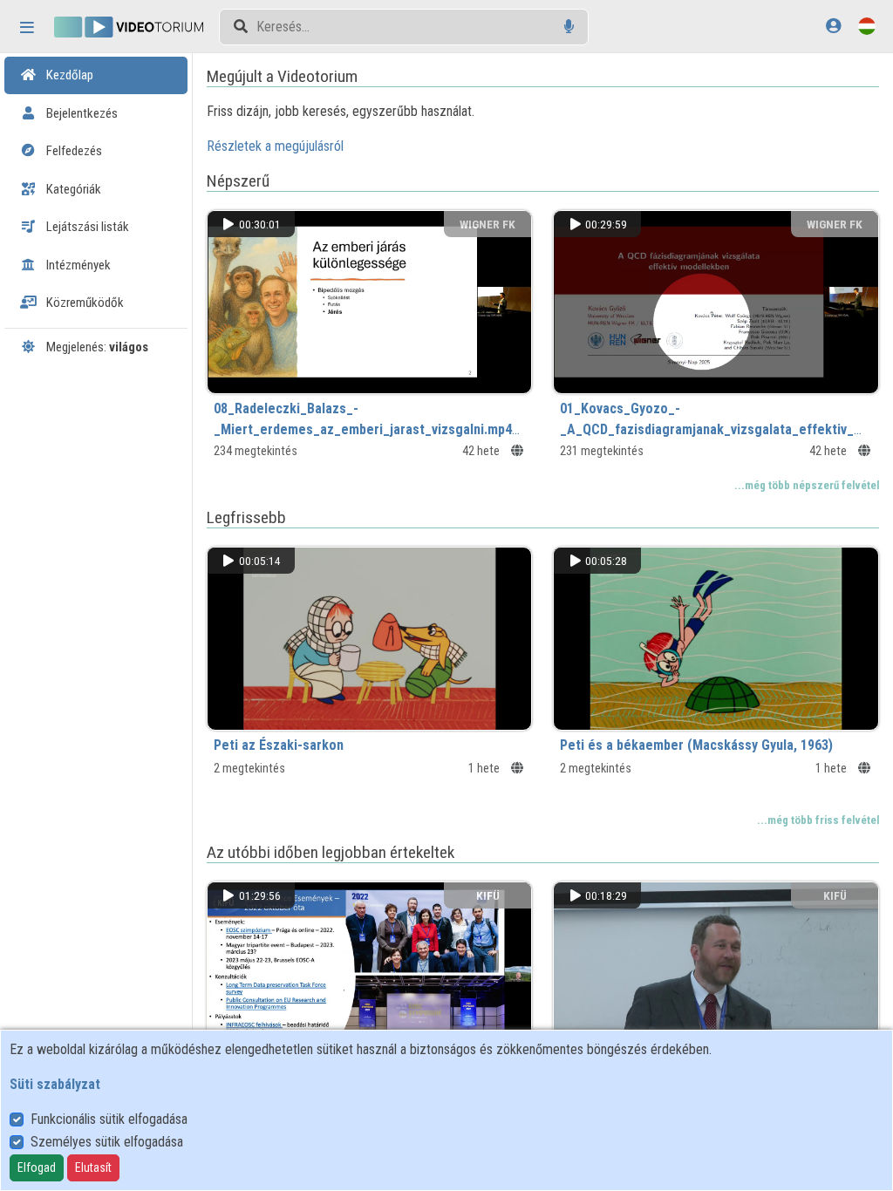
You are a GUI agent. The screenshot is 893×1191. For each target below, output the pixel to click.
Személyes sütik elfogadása (107, 1141)
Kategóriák (72, 189)
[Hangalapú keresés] (569, 26)
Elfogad (36, 1167)
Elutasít (93, 1167)
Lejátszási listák (86, 227)
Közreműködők (84, 302)
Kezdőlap (68, 75)
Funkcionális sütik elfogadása (109, 1119)
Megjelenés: (96, 347)
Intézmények (77, 265)
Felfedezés (73, 151)
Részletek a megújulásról (275, 146)
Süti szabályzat (55, 1084)
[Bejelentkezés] (833, 26)
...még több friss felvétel (818, 820)
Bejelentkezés (81, 113)
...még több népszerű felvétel (806, 485)
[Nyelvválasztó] (867, 26)
